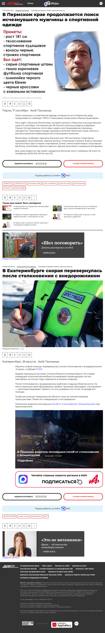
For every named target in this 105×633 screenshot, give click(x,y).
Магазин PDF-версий (28, 569)
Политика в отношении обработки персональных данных (39, 605)
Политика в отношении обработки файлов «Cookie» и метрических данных (45, 607)
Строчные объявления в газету (32, 572)
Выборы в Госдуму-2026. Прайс (60, 572)
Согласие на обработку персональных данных (36, 603)
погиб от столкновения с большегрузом (73, 404)
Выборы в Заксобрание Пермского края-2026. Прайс (41, 575)
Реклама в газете (79, 566)
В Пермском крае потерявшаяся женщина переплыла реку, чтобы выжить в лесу (30, 216)
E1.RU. (39, 369)
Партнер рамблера (42, 623)
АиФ (22, 349)
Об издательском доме (29, 566)
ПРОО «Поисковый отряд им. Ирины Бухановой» (22, 98)
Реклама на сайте (62, 566)
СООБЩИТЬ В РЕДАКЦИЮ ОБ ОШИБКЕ (34, 578)
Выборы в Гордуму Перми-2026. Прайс (80, 575)
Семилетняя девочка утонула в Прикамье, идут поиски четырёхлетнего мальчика (80, 207)
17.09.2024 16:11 (7, 10)
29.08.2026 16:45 (8, 267)
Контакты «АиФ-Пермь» (85, 569)
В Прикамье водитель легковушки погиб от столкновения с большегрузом (58, 453)
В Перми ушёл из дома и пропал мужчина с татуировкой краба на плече (30, 224)
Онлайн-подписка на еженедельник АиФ (56, 569)
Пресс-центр (47, 566)
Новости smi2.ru (10, 259)
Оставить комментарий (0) (83, 163)
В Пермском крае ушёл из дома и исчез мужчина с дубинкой (79, 216)
